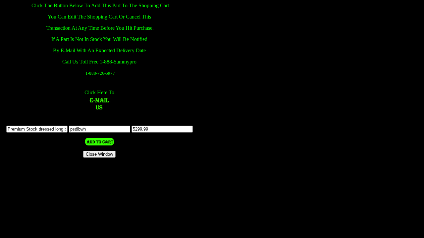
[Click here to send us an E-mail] (99, 109)
